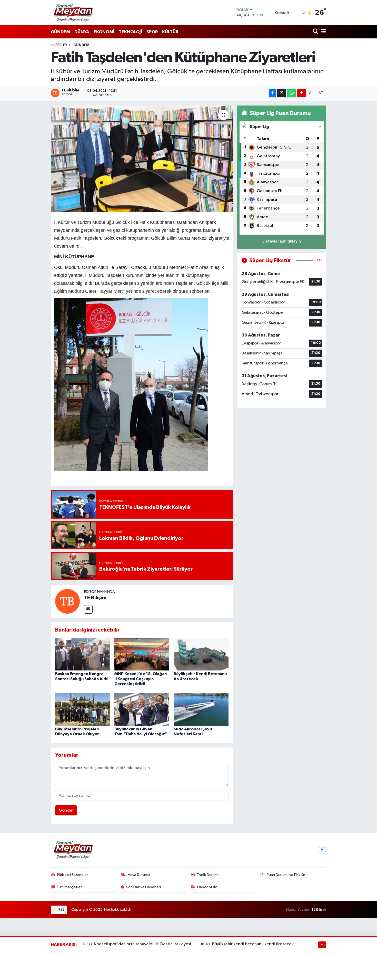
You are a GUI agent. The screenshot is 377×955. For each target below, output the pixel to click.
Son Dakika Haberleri (143, 887)
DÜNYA (81, 32)
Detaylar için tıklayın (282, 241)
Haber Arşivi (207, 887)
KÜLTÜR (170, 32)
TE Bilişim (95, 597)
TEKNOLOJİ (130, 32)
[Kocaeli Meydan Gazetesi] (73, 12)
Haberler (59, 45)
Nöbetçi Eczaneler (72, 875)
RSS (61, 909)
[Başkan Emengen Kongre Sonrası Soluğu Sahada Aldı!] (82, 654)
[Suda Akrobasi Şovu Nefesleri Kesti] (201, 709)
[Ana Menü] (322, 31)
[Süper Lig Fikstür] (319, 260)
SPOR (152, 32)
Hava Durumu (139, 875)
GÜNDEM (60, 32)
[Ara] (316, 31)
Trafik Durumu (208, 875)
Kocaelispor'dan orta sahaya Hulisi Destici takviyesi (142, 944)
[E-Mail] (88, 609)
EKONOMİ (104, 32)
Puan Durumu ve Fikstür (286, 875)
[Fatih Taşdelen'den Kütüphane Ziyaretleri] (142, 159)
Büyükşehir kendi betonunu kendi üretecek (253, 944)
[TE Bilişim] (67, 601)
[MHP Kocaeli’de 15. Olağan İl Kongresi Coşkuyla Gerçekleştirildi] (141, 654)
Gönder (66, 810)
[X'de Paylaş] (281, 93)
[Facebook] (322, 850)
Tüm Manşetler (69, 887)
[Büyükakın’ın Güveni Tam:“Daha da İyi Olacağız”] (141, 709)
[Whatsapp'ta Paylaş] (291, 93)
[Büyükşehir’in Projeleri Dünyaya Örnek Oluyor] (82, 709)
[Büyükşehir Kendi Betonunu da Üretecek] (201, 654)
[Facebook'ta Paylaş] (272, 93)
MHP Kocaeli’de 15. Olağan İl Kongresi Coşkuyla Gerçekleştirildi (140, 679)
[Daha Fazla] (301, 93)
